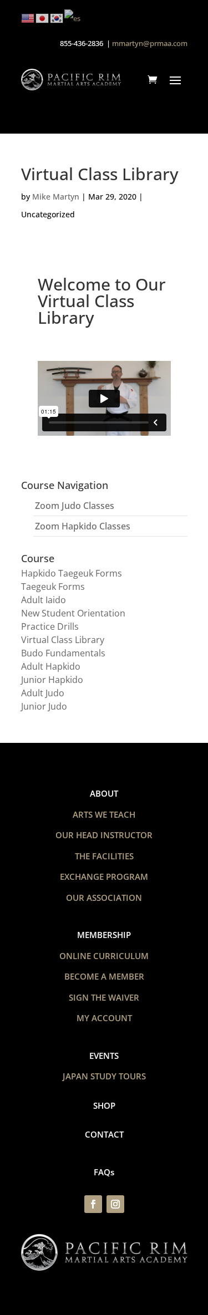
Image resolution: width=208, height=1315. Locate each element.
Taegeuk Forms (53, 586)
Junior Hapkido (52, 680)
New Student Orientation (73, 613)
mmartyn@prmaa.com (149, 43)
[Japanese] (42, 17)
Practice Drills (50, 626)
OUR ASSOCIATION (104, 897)
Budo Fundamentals (63, 653)
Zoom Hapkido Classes (82, 526)
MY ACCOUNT (104, 1017)
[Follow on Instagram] (115, 1204)
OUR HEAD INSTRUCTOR (104, 834)
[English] (28, 17)
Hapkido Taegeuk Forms (71, 573)
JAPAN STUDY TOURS (104, 1076)
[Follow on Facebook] (93, 1204)
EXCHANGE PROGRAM (104, 876)
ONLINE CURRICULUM (104, 955)
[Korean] (57, 17)
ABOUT (104, 793)
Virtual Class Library (62, 640)
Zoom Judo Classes (74, 506)
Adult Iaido (43, 600)
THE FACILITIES (104, 856)
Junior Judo (44, 706)
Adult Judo (42, 693)
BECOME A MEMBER (104, 976)
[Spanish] (73, 17)
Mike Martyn (55, 196)
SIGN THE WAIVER (104, 997)
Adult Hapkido (50, 666)
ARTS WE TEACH (104, 814)
